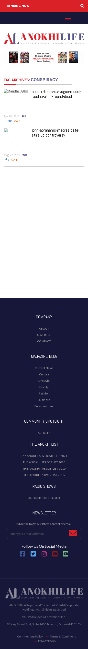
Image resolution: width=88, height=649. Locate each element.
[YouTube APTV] (55, 555)
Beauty (44, 387)
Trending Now (17, 5)
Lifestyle (44, 380)
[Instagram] (44, 555)
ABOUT (44, 328)
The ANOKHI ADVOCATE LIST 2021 (44, 456)
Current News (44, 368)
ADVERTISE (44, 335)
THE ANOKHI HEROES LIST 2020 (44, 462)
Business (44, 400)
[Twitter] (33, 555)
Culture (44, 374)
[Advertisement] (44, 245)
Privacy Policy (47, 641)
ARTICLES (44, 433)
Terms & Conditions (63, 636)
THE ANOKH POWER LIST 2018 (44, 475)
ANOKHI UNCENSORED (44, 498)
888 (9, 121)
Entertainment (44, 406)
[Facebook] (22, 555)
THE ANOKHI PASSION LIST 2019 (44, 468)
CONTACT (44, 341)
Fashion (44, 393)
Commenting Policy (30, 636)
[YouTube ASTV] (65, 555)
